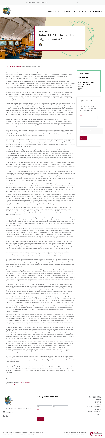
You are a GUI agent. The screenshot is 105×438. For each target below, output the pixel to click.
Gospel (21, 382)
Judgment (27, 382)
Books (81, 89)
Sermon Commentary (54, 11)
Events (84, 11)
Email (81, 123)
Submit (83, 138)
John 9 (16, 384)
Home (7, 66)
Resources (75, 11)
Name (81, 115)
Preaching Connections (95, 11)
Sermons (66, 11)
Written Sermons (18, 66)
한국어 (34, 2)
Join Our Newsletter (45, 2)
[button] (61, 11)
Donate (38, 2)
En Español (28, 2)
